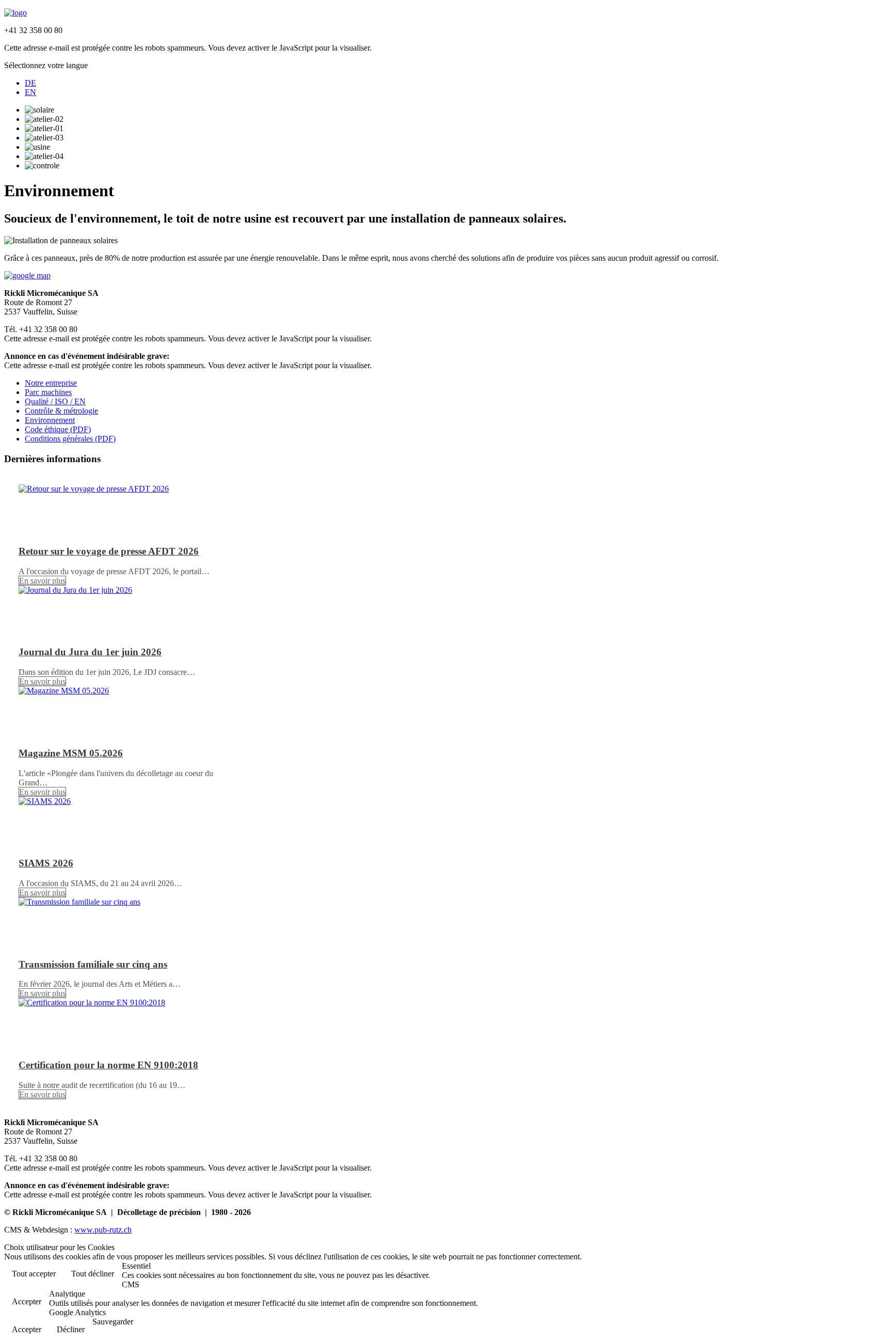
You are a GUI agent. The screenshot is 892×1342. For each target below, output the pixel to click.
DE (30, 82)
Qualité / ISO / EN (55, 401)
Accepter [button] (26, 1301)
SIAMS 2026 (46, 863)
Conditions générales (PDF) (70, 438)
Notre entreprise (51, 382)
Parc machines (48, 392)
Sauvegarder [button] (112, 1321)
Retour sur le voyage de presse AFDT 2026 (109, 551)
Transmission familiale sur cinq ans (93, 964)
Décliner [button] (71, 1329)
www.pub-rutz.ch (103, 1229)
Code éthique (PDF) (58, 429)
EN (30, 92)
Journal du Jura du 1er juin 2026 (90, 651)
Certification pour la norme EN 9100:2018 (108, 1065)
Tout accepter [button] (34, 1273)
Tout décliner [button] (92, 1273)
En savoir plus (42, 580)
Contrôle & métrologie (61, 410)
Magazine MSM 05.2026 (71, 753)
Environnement (50, 420)
